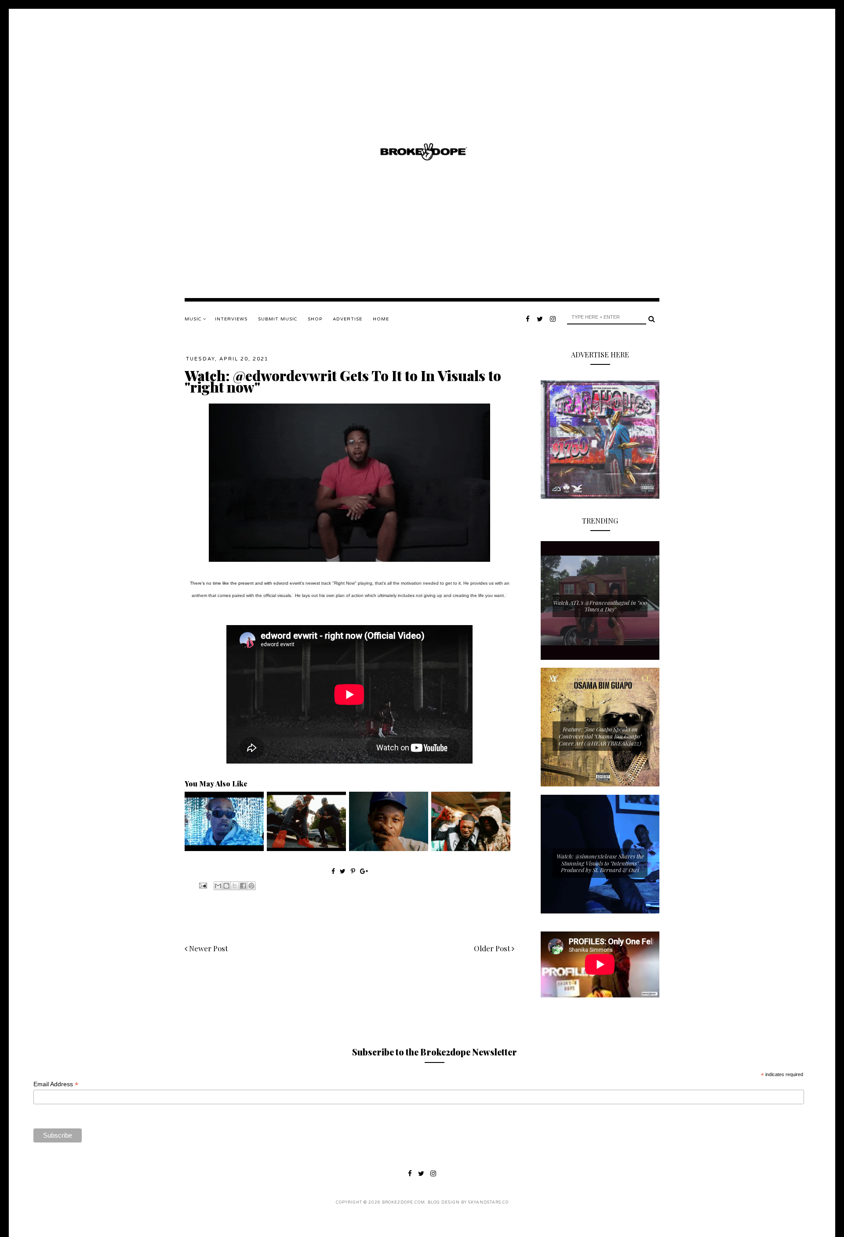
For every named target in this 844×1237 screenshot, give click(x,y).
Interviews (231, 319)
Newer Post (207, 948)
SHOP (315, 319)
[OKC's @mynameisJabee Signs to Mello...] (388, 849)
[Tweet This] (343, 871)
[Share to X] (234, 885)
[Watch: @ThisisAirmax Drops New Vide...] (224, 849)
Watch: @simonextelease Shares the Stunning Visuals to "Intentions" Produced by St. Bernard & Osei (600, 862)
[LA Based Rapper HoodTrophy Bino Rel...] (470, 849)
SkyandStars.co (488, 1202)
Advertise (347, 319)
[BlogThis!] (226, 885)
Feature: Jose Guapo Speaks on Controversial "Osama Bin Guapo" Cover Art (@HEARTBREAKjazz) (600, 735)
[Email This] (218, 885)
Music (194, 319)
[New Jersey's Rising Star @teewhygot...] (306, 849)
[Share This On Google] (364, 871)
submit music (277, 319)
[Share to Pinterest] (251, 885)
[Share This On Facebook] (333, 871)
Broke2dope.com (403, 1202)
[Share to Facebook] (243, 885)
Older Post (493, 948)
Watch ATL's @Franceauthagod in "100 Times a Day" (600, 606)
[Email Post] (202, 885)
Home (381, 319)
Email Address (55, 1084)
